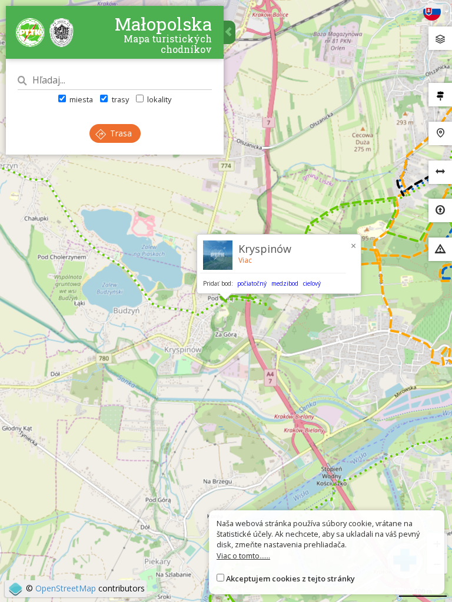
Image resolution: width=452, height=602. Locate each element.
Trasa (120, 133)
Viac (245, 260)
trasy (119, 99)
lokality (158, 99)
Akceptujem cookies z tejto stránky (290, 578)
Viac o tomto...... (243, 555)
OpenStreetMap (65, 588)
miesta (80, 99)
